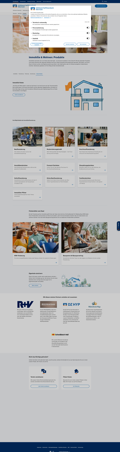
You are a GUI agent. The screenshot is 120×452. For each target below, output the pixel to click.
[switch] (88, 27)
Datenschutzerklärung (36, 17)
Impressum (47, 17)
